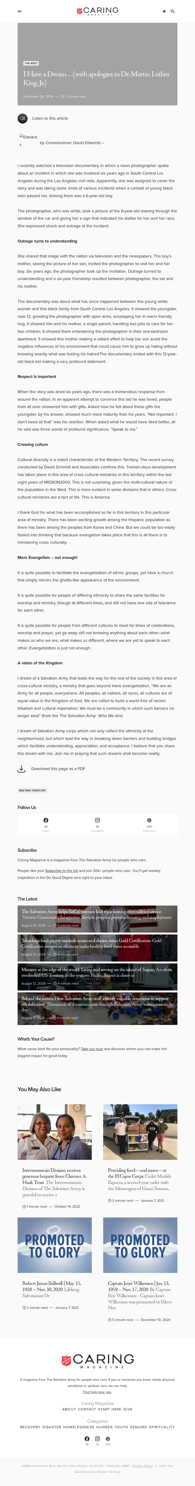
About (69, 1409)
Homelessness (78, 1427)
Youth (121, 1427)
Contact (87, 1409)
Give (128, 1409)
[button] (19, 11)
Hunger (104, 1427)
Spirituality (162, 1427)
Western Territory (32, 790)
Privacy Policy (143, 1465)
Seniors (138, 1427)
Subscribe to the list (61, 870)
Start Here (110, 1409)
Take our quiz (92, 1049)
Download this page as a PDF (58, 769)
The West (31, 63)
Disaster (52, 1427)
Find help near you (97, 1392)
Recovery (30, 1427)
